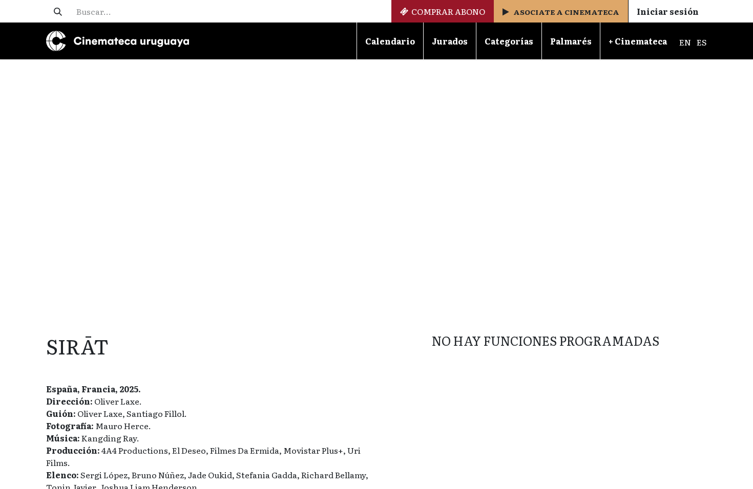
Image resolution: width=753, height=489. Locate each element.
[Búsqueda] (58, 11)
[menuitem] (390, 41)
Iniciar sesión (668, 11)
